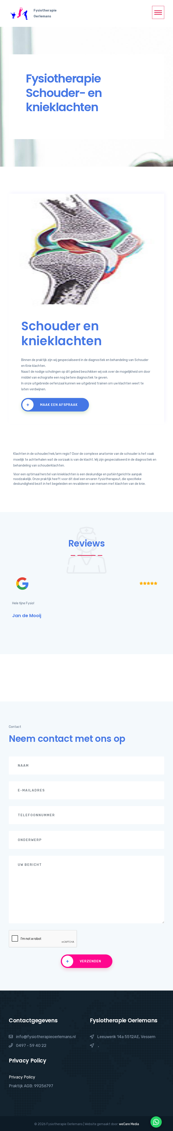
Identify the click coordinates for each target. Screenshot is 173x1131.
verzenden (83, 961)
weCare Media (129, 1124)
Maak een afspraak (52, 404)
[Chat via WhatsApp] (156, 1122)
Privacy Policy (22, 1077)
